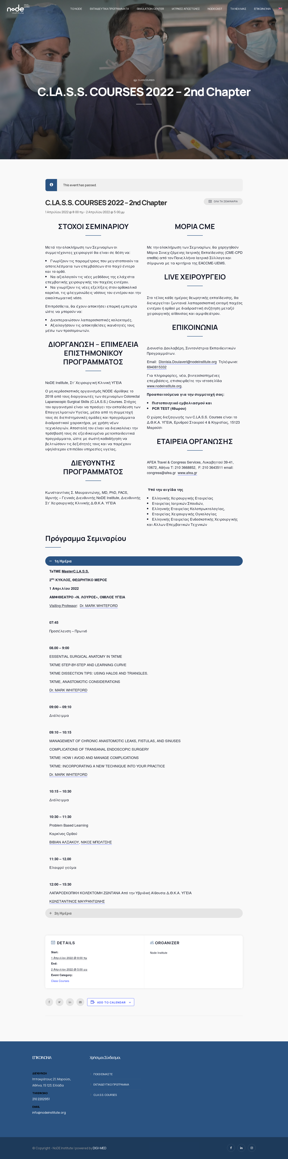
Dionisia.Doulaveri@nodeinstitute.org (188, 361)
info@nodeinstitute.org (49, 1112)
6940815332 (157, 366)
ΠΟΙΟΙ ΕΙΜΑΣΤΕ (103, 1074)
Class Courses (146, 80)
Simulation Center (150, 9)
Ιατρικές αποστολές (186, 9)
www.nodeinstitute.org (164, 385)
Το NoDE (76, 9)
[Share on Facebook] (49, 1002)
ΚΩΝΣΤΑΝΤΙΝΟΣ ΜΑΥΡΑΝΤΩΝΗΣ (77, 901)
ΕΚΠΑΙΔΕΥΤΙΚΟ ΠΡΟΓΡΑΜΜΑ (111, 1084)
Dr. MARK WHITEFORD (99, 605)
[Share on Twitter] (59, 1002)
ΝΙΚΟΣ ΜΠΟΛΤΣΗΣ (96, 841)
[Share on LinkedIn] (70, 1002)
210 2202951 (41, 1099)
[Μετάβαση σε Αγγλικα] (279, 9)
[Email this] (80, 1002)
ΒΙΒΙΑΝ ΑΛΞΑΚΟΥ (64, 841)
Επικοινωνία (262, 9)
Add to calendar (111, 1002)
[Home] (18, 9)
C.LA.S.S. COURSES (105, 1094)
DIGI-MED (99, 1148)
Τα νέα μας (238, 9)
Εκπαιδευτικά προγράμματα (109, 9)
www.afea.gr (187, 472)
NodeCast (215, 9)
